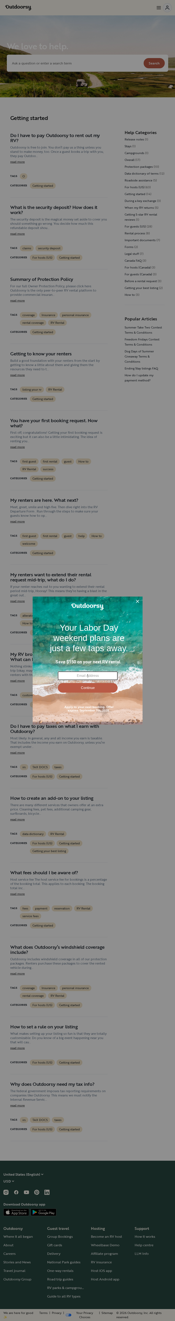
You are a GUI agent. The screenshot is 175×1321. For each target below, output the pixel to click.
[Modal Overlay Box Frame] (88, 661)
